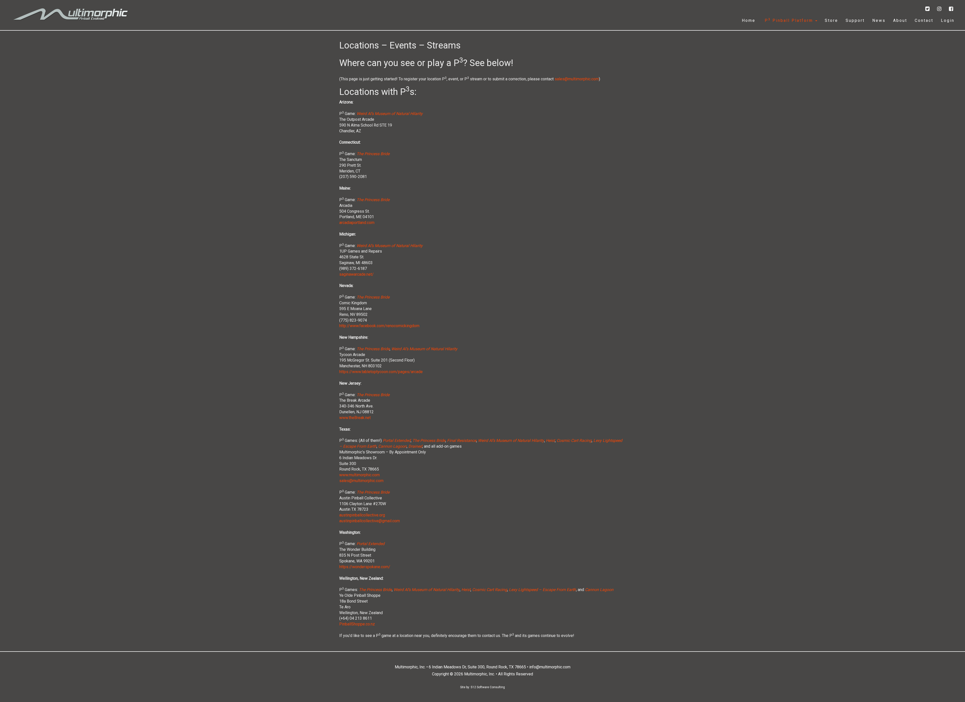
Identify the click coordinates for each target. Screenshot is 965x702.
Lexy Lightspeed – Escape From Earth (542, 589)
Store (831, 20)
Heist (550, 440)
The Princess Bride (373, 153)
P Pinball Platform (789, 20)
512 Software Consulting (488, 687)
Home (748, 20)
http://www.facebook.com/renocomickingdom (379, 325)
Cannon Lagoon (392, 446)
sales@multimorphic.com (577, 79)
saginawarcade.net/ (356, 274)
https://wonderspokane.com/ (364, 566)
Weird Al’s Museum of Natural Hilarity (390, 113)
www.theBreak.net (355, 417)
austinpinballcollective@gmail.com (369, 520)
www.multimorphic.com (359, 475)
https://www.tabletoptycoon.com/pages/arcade (381, 371)
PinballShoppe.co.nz (357, 624)
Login (947, 20)
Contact (924, 20)
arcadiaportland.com (356, 222)
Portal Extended (397, 440)
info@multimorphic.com (549, 667)
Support (855, 20)
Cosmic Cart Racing (574, 440)
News (879, 20)
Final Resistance (461, 440)
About (900, 20)
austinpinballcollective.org (362, 515)
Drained (415, 446)
